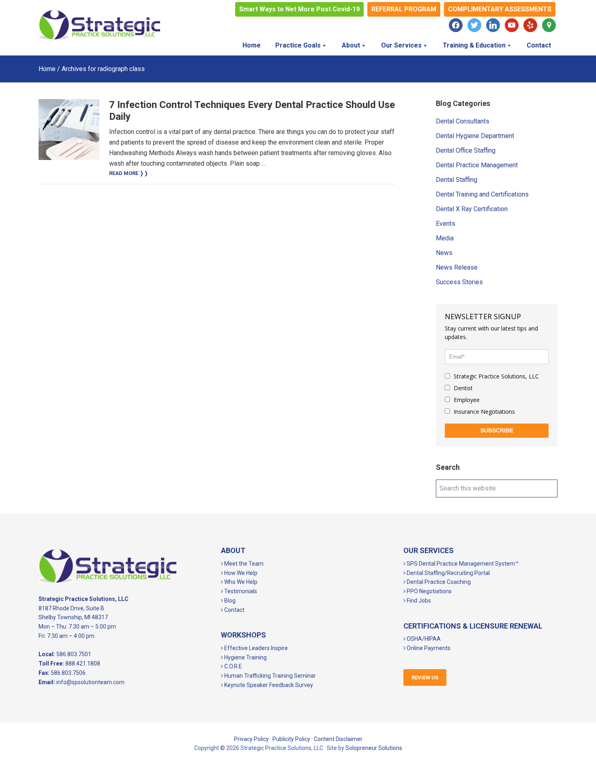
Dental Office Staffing (465, 150)
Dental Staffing (456, 180)
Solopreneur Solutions (373, 748)
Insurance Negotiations (483, 411)
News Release (457, 267)
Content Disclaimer (338, 739)
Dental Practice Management (477, 165)
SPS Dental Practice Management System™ (462, 563)
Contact (233, 610)
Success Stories (459, 282)
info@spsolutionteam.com (90, 682)
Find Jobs (418, 600)
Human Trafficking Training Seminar (269, 675)
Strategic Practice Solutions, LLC (99, 25)
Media (445, 238)
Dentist (462, 388)
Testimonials (240, 591)
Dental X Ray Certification (472, 209)
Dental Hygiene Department (475, 136)
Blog (229, 600)
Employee (466, 400)
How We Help (240, 573)
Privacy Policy (251, 739)
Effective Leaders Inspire (255, 648)
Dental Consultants (462, 121)
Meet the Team (243, 563)
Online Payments (427, 648)
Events (445, 223)
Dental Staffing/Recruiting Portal (447, 573)
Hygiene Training (245, 657)
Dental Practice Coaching (438, 582)
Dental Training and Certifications (482, 194)
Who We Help (240, 582)
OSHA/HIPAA (423, 638)
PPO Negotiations (428, 591)
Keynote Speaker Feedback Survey (268, 685)
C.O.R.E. (233, 666)
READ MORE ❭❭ (128, 173)
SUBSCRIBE (496, 430)
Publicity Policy (291, 739)
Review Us (425, 677)
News (444, 253)
